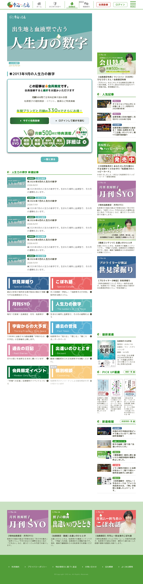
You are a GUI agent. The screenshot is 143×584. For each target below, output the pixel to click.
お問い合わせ (91, 567)
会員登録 (103, 4)
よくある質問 (127, 567)
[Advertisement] (116, 30)
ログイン (120, 4)
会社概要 (109, 567)
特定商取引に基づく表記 (66, 567)
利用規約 (15, 567)
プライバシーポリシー (37, 567)
